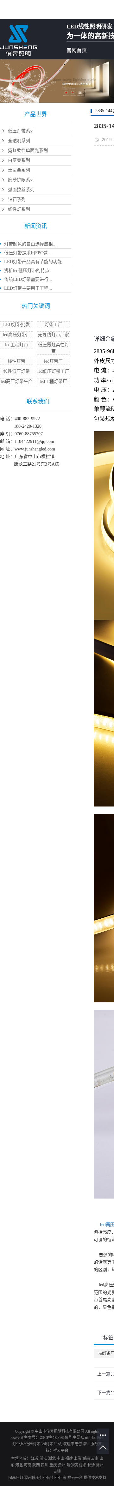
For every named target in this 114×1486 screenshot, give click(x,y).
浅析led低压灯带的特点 (26, 270)
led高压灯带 (17, 1478)
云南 (94, 1458)
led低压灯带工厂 (53, 371)
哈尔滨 (72, 1465)
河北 (19, 1465)
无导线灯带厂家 (53, 334)
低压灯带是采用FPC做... (27, 253)
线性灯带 (16, 361)
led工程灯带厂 (53, 381)
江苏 (35, 1458)
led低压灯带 (31, 1444)
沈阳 (82, 1465)
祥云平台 (60, 1450)
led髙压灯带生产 (17, 381)
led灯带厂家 (51, 1444)
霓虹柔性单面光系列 (28, 150)
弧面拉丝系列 (21, 189)
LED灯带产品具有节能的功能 (33, 261)
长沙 (91, 1465)
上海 (77, 1458)
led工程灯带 (16, 344)
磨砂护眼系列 (21, 180)
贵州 (62, 1465)
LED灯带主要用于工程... (28, 288)
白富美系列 (19, 160)
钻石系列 (17, 199)
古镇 (57, 1471)
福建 (69, 1458)
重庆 (53, 1465)
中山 (60, 1458)
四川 (44, 1465)
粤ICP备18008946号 (55, 1437)
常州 (100, 1465)
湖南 (86, 1458)
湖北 (52, 1458)
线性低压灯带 (16, 371)
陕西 (36, 1465)
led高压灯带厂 (16, 334)
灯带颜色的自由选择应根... (30, 244)
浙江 (43, 1458)
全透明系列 (19, 140)
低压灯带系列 (21, 131)
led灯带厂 (53, 361)
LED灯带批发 (16, 324)
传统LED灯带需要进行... (28, 279)
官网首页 (76, 50)
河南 (27, 1465)
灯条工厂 (53, 324)
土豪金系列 (19, 170)
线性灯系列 (19, 209)
